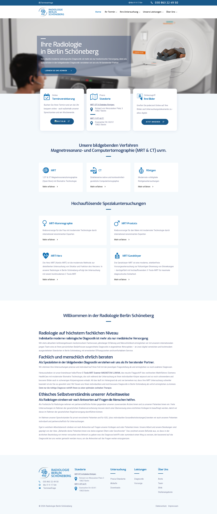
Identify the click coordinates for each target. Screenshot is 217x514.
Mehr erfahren (49, 186)
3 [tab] (112, 85)
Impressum (173, 506)
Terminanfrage (47, 3)
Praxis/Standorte (117, 479)
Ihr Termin (110, 12)
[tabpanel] (108, 56)
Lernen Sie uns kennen (56, 71)
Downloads (115, 488)
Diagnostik (139, 479)
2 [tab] (108, 85)
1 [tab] (104, 85)
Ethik (160, 488)
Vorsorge (138, 483)
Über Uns (170, 12)
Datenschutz (161, 506)
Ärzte (160, 479)
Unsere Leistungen (152, 12)
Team (160, 483)
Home (98, 12)
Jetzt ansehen (153, 122)
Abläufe (113, 483)
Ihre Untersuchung (129, 12)
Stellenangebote (165, 492)
